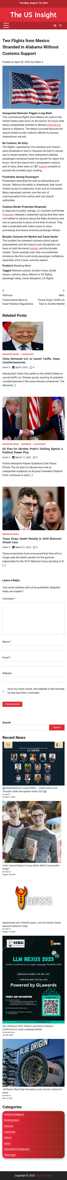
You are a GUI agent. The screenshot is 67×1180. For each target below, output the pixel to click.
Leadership (27, 354)
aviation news (40, 270)
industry (34, 248)
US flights (47, 278)
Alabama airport (21, 270)
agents (43, 166)
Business (26, 444)
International (53, 124)
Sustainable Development (17, 1149)
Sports (7, 1143)
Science (8, 1137)
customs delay (19, 274)
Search (6, 722)
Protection (8, 214)
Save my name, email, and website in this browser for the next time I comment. (35, 690)
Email (6, 657)
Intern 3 (38, 62)
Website (7, 673)
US (38, 210)
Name (6, 641)
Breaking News (22, 265)
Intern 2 (6, 547)
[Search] (60, 25)
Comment (8, 598)
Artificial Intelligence (14, 1114)
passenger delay (11, 278)
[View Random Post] (54, 25)
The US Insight (33, 14)
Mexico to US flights (40, 274)
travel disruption (31, 278)
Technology (10, 1155)
